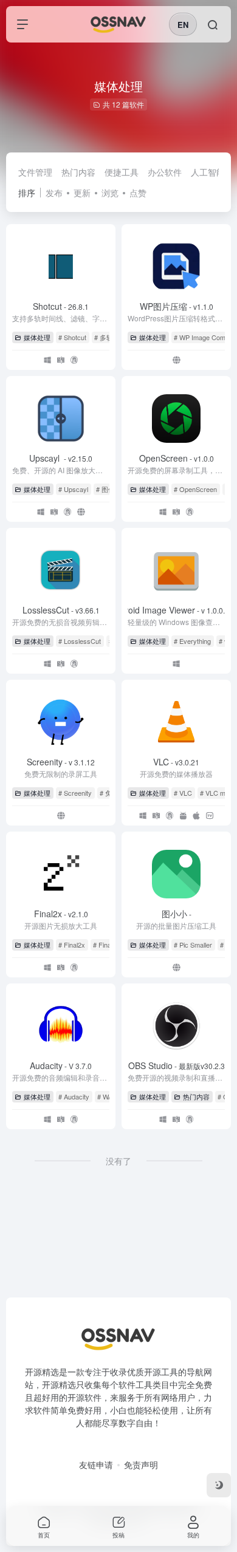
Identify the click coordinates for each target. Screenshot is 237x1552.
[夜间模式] (219, 1485)
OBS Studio (176, 1065)
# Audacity (73, 1096)
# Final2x (71, 944)
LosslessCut (61, 610)
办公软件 (165, 172)
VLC (176, 762)
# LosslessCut (79, 641)
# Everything (192, 641)
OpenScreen (176, 458)
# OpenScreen (195, 489)
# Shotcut (72, 337)
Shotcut (61, 306)
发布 (54, 192)
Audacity (61, 1065)
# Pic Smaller (193, 944)
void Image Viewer (176, 610)
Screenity (61, 762)
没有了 (118, 1161)
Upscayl (60, 458)
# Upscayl (73, 489)
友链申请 (96, 1464)
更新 (82, 192)
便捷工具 (122, 172)
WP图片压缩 (176, 306)
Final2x (61, 914)
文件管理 (35, 172)
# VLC (183, 793)
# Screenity (75, 793)
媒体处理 (37, 337)
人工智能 (208, 172)
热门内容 (78, 172)
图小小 (176, 914)
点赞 (137, 192)
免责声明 (141, 1464)
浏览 (109, 192)
